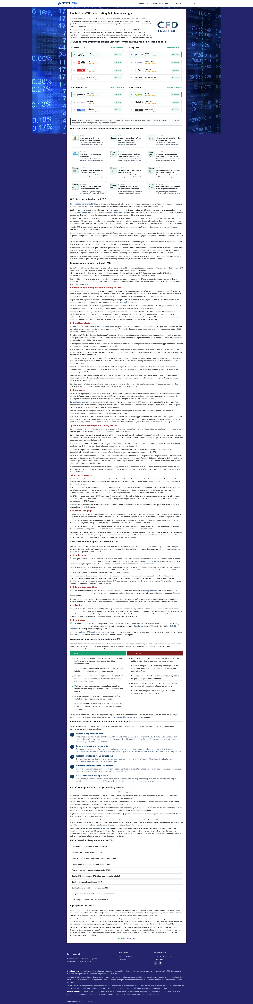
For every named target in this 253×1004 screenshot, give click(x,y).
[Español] (122, 938)
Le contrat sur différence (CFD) (83, 204)
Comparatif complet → (117, 48)
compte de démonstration (124, 717)
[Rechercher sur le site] (189, 3)
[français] (131, 938)
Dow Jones (138, 626)
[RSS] (155, 963)
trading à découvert (127, 302)
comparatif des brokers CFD (146, 751)
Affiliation (122, 960)
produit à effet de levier (104, 326)
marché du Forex (149, 561)
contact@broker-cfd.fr (162, 956)
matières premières (149, 590)
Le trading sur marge (79, 402)
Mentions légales (125, 956)
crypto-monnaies (80, 212)
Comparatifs (141, 3)
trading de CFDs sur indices (89, 632)
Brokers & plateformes (159, 3)
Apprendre (177, 3)
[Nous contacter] (194, 3)
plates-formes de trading (98, 828)
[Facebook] (160, 963)
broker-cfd (75, 954)
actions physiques (114, 212)
